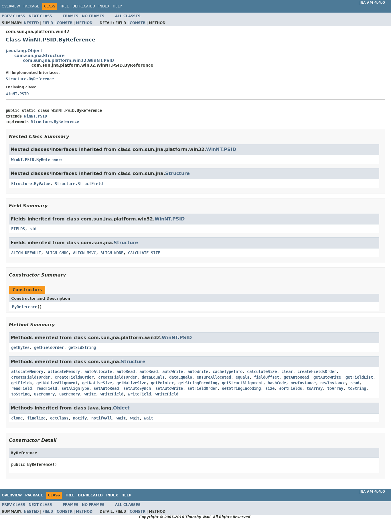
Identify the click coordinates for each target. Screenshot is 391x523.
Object (121, 408)
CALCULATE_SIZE (144, 252)
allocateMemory (27, 371)
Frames (70, 16)
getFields (21, 383)
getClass (59, 418)
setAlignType (75, 388)
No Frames (93, 16)
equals (242, 377)
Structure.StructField (79, 183)
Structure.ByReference (30, 79)
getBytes (20, 347)
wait (121, 418)
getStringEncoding (197, 383)
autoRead (125, 371)
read (354, 383)
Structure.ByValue (30, 183)
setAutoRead (106, 388)
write (90, 394)
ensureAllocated (214, 377)
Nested (31, 23)
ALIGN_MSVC (84, 252)
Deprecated (83, 6)
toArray (315, 388)
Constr (64, 23)
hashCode (277, 383)
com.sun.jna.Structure (39, 55)
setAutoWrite (169, 388)
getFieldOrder (49, 347)
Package (31, 6)
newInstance (303, 383)
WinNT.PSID (17, 94)
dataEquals (153, 377)
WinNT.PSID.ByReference (36, 159)
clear (287, 371)
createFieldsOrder (316, 371)
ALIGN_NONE (111, 252)
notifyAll (101, 418)
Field (47, 23)
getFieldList (359, 377)
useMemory (44, 394)
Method (84, 23)
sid (32, 228)
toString (357, 388)
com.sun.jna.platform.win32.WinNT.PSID (68, 60)
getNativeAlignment (57, 383)
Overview (11, 6)
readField (21, 388)
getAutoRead (296, 377)
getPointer (162, 383)
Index (103, 6)
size (270, 388)
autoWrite (172, 371)
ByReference (24, 307)
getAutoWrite (327, 377)
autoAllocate (98, 371)
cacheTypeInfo (227, 371)
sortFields (290, 388)
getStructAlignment (242, 383)
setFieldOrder (202, 388)
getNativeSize (97, 383)
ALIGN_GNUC (57, 252)
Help (117, 6)
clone (17, 418)
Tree (64, 6)
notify (80, 418)
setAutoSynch (137, 388)
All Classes (128, 16)
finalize (36, 418)
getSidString (82, 347)
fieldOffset (266, 377)
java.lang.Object (24, 50)
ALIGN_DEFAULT (26, 252)
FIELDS (18, 228)
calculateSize (262, 371)
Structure (177, 173)
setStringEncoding (241, 388)
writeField (111, 394)
